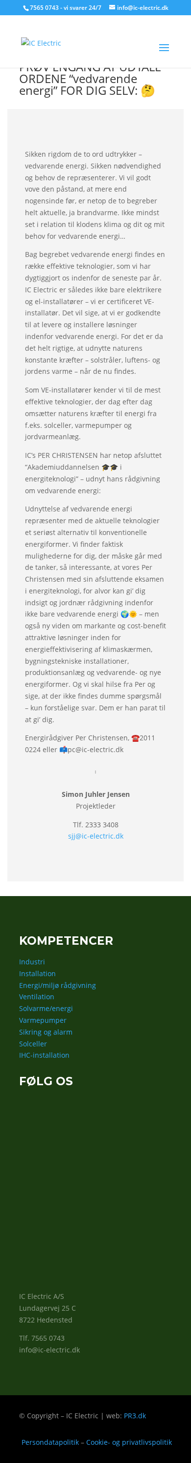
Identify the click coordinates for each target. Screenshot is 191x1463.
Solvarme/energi (46, 1008)
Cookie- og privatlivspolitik (129, 1442)
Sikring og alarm (45, 1032)
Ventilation (36, 996)
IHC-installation (44, 1055)
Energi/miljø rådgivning (57, 985)
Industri (32, 961)
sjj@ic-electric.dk (95, 836)
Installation (37, 973)
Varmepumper (43, 1020)
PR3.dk (135, 1415)
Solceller (33, 1043)
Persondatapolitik (50, 1442)
